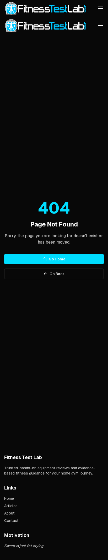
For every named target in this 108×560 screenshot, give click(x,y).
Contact (11, 520)
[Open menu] (101, 8)
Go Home (57, 259)
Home (9, 498)
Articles (11, 506)
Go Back (57, 274)
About (9, 513)
